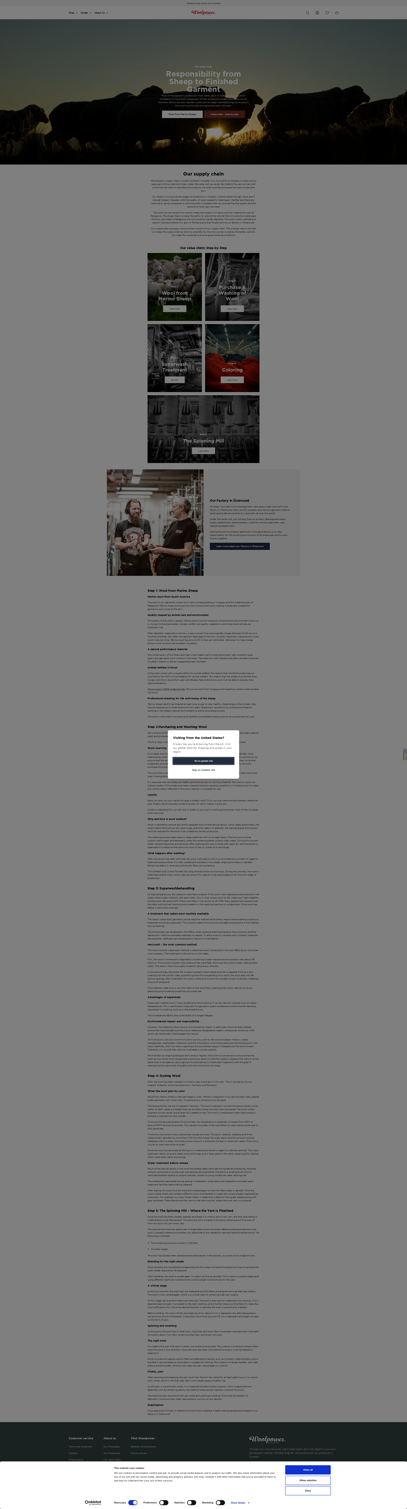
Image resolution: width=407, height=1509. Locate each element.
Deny (308, 1490)
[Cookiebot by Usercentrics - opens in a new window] (93, 1502)
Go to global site (203, 761)
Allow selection (308, 1480)
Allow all (308, 1469)
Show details (238, 1502)
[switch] (163, 1502)
